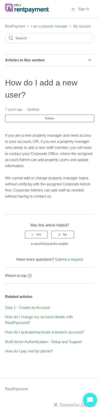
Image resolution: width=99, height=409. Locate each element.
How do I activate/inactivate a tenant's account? (44, 332)
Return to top (15, 275)
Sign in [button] (83, 9)
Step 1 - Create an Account (27, 307)
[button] (73, 9)
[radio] (36, 234)
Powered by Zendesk (77, 404)
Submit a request (69, 259)
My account (82, 26)
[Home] (28, 11)
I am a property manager (49, 26)
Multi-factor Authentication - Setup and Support (43, 342)
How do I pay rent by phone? (29, 351)
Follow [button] (49, 118)
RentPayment (15, 26)
